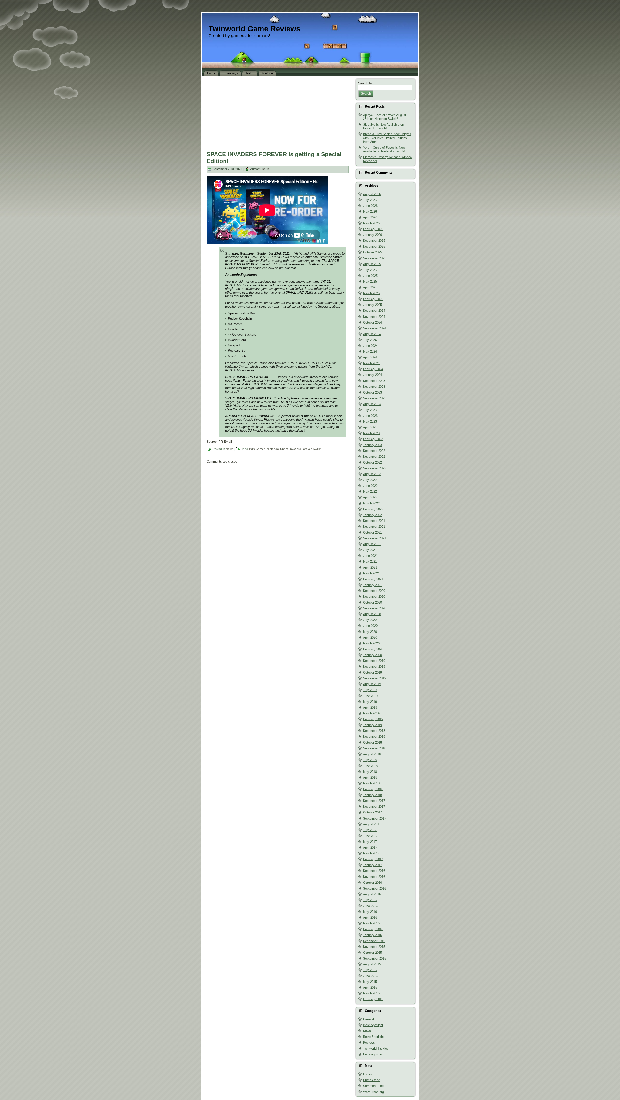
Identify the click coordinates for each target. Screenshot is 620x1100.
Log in (367, 1074)
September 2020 (374, 608)
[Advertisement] (277, 112)
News (229, 449)
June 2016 (370, 906)
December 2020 (374, 591)
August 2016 (372, 894)
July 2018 (370, 760)
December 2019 (374, 661)
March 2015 (371, 993)
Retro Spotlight (373, 1036)
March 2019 (371, 713)
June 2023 (370, 416)
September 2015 (374, 958)
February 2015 (373, 999)
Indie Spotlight (373, 1025)
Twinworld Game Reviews (254, 28)
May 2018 (370, 772)
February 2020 (373, 649)
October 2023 (372, 392)
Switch (317, 449)
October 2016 (372, 882)
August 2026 (372, 194)
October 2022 (372, 462)
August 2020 (372, 614)
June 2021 (370, 556)
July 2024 (370, 340)
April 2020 (370, 637)
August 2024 (372, 334)
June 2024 (370, 346)
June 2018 (370, 766)
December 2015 (374, 941)
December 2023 (374, 381)
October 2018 (372, 742)
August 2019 (372, 684)
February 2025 (373, 299)
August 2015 (372, 964)
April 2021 (370, 567)
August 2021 (372, 544)
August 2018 (372, 754)
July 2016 (370, 900)
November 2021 (374, 526)
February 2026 (373, 229)
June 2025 (370, 276)
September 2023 (374, 398)
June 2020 (370, 625)
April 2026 (370, 217)
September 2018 (374, 748)
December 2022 (374, 451)
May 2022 (370, 491)
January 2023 (372, 445)
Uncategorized (373, 1054)
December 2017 (374, 801)
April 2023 (370, 427)
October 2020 (372, 602)
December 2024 (374, 310)
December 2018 (374, 731)
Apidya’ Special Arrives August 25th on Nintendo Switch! (384, 117)
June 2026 (370, 206)
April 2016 (370, 917)
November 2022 (374, 456)
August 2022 (372, 474)
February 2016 (373, 929)
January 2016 (372, 935)
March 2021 (371, 573)
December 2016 (374, 871)
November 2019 (374, 666)
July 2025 (370, 270)
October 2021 (372, 532)
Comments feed (374, 1086)
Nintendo (273, 449)
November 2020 (374, 596)
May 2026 (370, 211)
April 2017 (370, 847)
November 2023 (374, 386)
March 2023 (371, 433)
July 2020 (370, 620)
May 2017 (370, 842)
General (368, 1019)
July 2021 (370, 550)
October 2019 (372, 672)
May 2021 (370, 561)
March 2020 (371, 643)
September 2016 (374, 888)
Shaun (264, 169)
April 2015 (370, 987)
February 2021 (373, 579)
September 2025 (374, 258)
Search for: (366, 83)
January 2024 (372, 375)
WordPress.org (373, 1092)
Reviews (369, 1042)
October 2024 (372, 322)
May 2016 (370, 912)
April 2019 (370, 707)
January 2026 (372, 235)
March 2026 (371, 223)
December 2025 (374, 240)
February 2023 (373, 439)
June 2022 (370, 486)
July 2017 (370, 830)
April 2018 (370, 777)
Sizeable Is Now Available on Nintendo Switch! (383, 126)
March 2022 (371, 503)
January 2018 (372, 795)
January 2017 (372, 865)
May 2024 (370, 351)
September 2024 (374, 328)
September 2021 (374, 538)
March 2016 (371, 923)
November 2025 (374, 246)
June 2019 (370, 696)
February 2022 (373, 509)
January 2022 (372, 515)
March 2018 (371, 783)
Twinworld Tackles (375, 1048)
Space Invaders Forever (295, 449)
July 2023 (370, 410)
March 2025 (371, 293)
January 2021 (372, 585)
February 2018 (373, 789)
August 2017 (372, 824)
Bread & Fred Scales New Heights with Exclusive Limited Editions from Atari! (387, 137)
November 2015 (374, 947)
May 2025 (370, 281)
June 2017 (370, 836)
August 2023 (372, 404)
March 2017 (371, 853)
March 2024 (371, 363)
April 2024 (370, 357)
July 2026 (370, 200)
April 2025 (370, 287)
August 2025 (372, 264)
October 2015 (372, 952)
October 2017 (372, 812)
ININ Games (257, 449)
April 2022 (370, 497)
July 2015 (370, 970)
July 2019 (370, 690)
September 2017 (374, 818)
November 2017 (374, 806)
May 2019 (370, 702)
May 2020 (370, 632)
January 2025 (372, 305)
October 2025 (372, 252)
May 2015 (370, 982)
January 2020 (372, 655)
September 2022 (374, 468)
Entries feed (371, 1080)
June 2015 (370, 976)
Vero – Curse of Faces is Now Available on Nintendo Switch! (384, 149)
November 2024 (374, 316)
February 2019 (373, 719)
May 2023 (370, 421)
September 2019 (374, 678)
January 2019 (372, 725)
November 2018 (374, 736)
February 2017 (373, 859)
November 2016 (374, 877)
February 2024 (373, 369)
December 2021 (374, 521)
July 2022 (370, 480)
